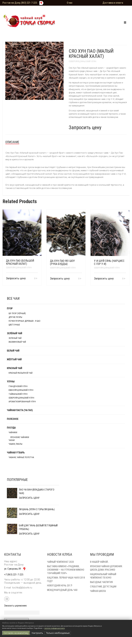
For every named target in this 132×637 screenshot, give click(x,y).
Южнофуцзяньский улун (21, 390)
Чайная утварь (16, 452)
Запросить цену (85, 127)
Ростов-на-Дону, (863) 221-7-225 (20, 2)
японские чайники (19, 437)
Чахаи (12, 440)
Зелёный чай (14, 333)
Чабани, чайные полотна (21, 457)
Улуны (11, 381)
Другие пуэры (15, 317)
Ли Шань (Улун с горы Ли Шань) (37, 509)
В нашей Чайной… (99, 561)
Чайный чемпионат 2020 (60, 561)
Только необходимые (58, 632)
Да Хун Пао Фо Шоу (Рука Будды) (62, 262)
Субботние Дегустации (103, 586)
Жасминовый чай (17, 342)
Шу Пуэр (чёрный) (17, 313)
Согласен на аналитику (16, 632)
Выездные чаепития (101, 582)
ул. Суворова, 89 (12, 568)
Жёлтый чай (14, 359)
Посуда (11, 427)
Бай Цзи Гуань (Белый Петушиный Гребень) (38, 527)
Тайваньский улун (18, 394)
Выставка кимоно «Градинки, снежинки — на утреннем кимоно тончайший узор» (65, 570)
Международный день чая (62, 590)
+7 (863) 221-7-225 (13, 574)
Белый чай (13, 350)
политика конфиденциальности (54, 628)
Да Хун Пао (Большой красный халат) (20, 262)
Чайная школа (98, 591)
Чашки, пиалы (15, 444)
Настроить (37, 632)
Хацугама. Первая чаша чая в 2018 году (66, 579)
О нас (70, 2)
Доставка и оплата (113, 2)
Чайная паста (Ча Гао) (20, 410)
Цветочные (14, 325)
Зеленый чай (15, 338)
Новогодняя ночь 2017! (59, 585)
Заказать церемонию (15, 605)
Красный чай (14, 368)
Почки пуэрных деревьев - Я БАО (24, 321)
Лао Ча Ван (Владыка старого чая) (36, 491)
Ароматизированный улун (22, 401)
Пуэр (10, 308)
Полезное (12, 419)
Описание (12, 142)
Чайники (13, 432)
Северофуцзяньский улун (82, 61)
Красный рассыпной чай (20, 373)
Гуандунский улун (18, 386)
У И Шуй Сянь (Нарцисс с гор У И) (109, 262)
